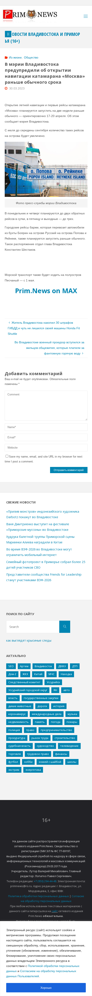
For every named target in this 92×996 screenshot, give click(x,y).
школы (71, 762)
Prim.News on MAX (46, 290)
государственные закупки (41, 698)
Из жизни (15, 57)
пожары (72, 722)
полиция (14, 730)
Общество (31, 57)
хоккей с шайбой (50, 762)
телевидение (69, 746)
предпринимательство (56, 730)
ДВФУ (62, 666)
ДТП (74, 666)
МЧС (52, 674)
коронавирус (17, 714)
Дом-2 (12, 674)
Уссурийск (53, 682)
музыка (72, 714)
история (58, 706)
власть (13, 698)
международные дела (46, 714)
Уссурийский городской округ (27, 690)
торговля (14, 754)
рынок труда (39, 738)
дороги (42, 706)
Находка (66, 674)
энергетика (33, 770)
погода (55, 722)
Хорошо (46, 987)
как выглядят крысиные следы (28, 640)
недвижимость (18, 722)
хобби (28, 762)
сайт (55, 911)
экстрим (13, 770)
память (40, 722)
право (30, 730)
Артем (24, 666)
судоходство (45, 746)
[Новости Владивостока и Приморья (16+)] (34, 16)
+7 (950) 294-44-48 (45, 881)
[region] (46, 958)
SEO (11, 666)
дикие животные (19, 706)
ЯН (55, 690)
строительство (65, 738)
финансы (61, 754)
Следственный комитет (24, 682)
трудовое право (38, 754)
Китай (38, 674)
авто (66, 690)
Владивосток (43, 666)
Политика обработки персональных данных (38, 896)
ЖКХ (25, 674)
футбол (13, 762)
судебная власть (19, 746)
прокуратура (16, 738)
